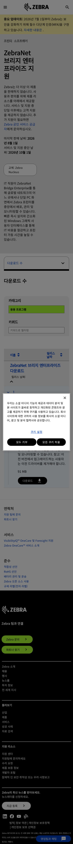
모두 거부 (22, 442)
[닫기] (65, 398)
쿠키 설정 (36, 432)
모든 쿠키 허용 (51, 442)
